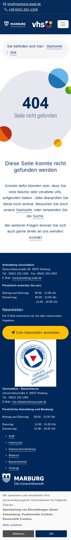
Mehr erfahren (12, 525)
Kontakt (35, 237)
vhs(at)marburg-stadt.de (27, 277)
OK (51, 533)
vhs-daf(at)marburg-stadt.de (29, 401)
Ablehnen (18, 533)
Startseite (54, 46)
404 (13, 52)
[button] (35, 332)
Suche (38, 216)
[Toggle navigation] (63, 24)
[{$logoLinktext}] (28, 24)
